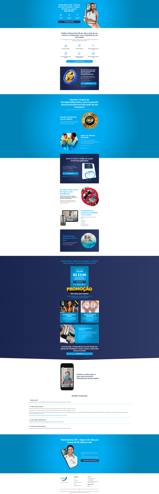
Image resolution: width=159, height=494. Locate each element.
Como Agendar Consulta (77, 482)
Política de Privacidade (77, 485)
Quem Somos (76, 480)
